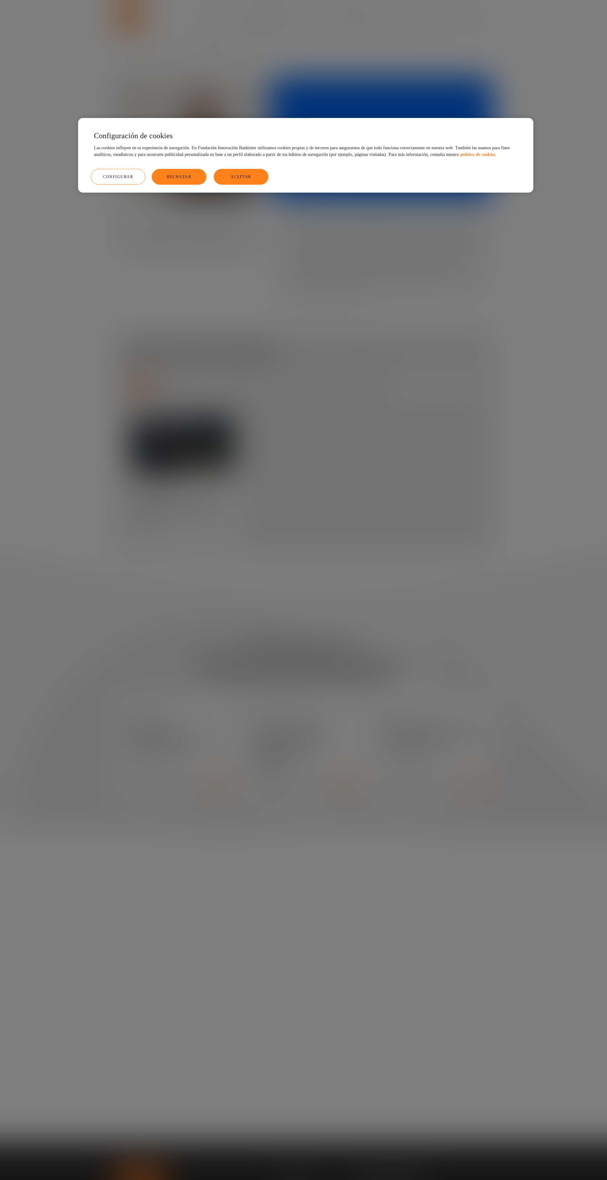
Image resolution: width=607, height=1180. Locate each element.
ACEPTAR (241, 177)
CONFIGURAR (118, 177)
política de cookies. (478, 154)
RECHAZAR (179, 177)
